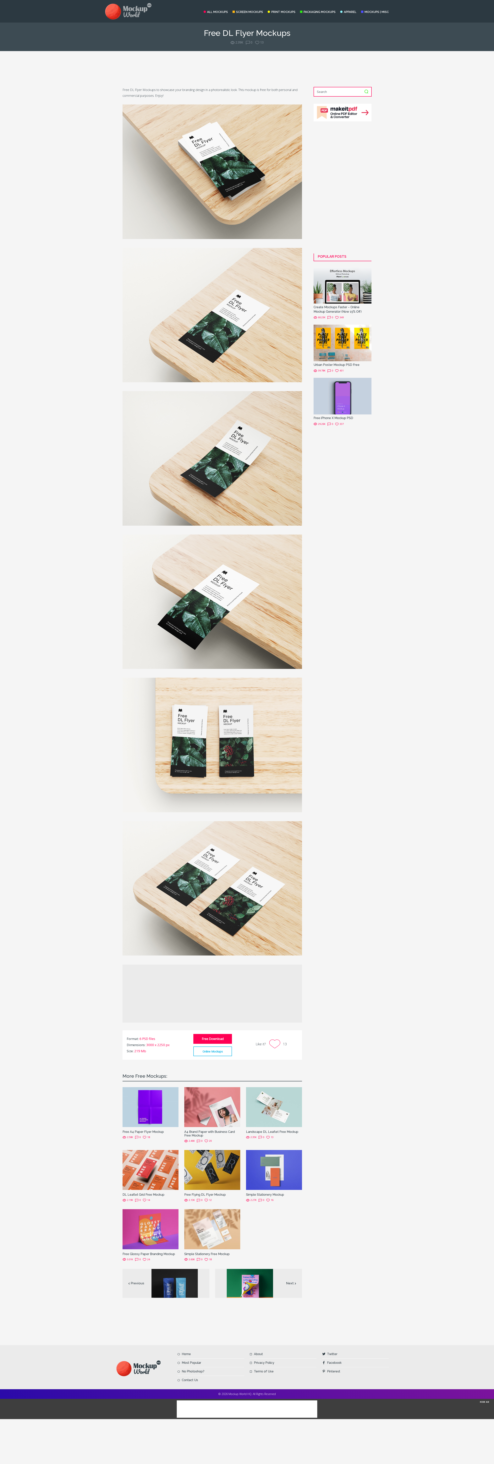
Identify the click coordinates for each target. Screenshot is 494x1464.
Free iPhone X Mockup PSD (333, 418)
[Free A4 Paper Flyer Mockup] (150, 1107)
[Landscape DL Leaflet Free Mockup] (274, 1107)
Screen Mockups (249, 12)
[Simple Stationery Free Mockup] (212, 1229)
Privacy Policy (264, 1363)
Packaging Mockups (320, 12)
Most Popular (191, 1363)
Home (186, 1354)
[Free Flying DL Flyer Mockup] (212, 1170)
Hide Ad (484, 1402)
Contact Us (190, 1380)
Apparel (350, 12)
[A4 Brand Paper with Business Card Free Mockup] (212, 1107)
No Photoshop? (193, 1371)
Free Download (213, 1039)
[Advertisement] (247, 69)
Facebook (334, 1363)
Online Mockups (213, 1051)
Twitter (332, 1354)
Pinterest (333, 1371)
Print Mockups (283, 12)
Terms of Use (264, 1371)
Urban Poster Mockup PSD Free (337, 365)
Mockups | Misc (377, 12)
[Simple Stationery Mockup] (274, 1170)
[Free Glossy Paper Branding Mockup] (150, 1229)
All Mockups (217, 12)
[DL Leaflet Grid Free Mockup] (150, 1170)
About (258, 1354)
